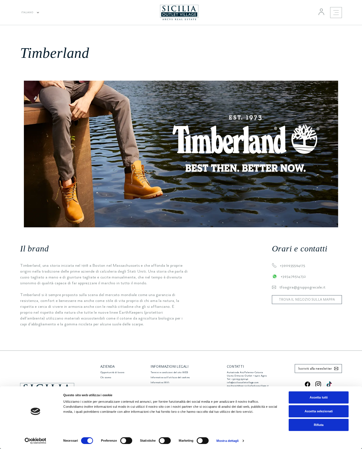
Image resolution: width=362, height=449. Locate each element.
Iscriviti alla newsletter (315, 368)
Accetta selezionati (319, 411)
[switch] (126, 440)
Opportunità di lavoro (112, 372)
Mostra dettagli (227, 441)
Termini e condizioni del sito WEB (169, 372)
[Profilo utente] (321, 11)
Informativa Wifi (160, 382)
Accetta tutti (319, 397)
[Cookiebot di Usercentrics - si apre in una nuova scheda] (35, 441)
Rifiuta (319, 425)
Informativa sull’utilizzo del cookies (170, 377)
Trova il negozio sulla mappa (307, 300)
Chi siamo (105, 377)
